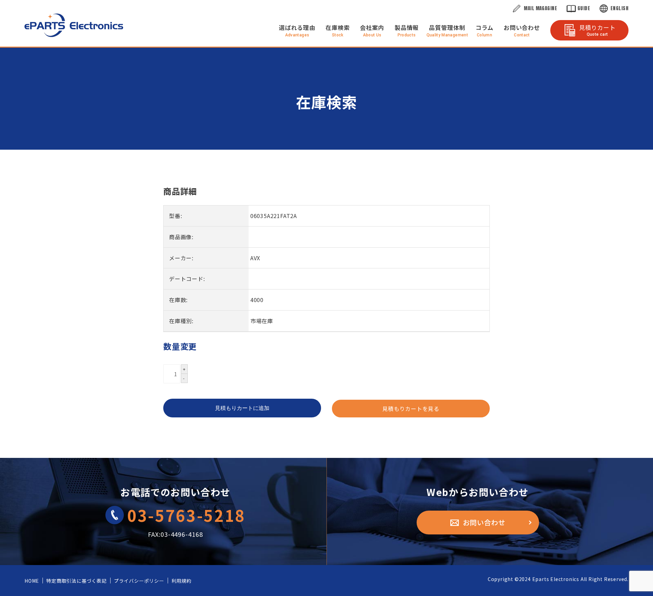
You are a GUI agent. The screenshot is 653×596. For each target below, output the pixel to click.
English (619, 8)
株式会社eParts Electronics (73, 25)
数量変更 (180, 346)
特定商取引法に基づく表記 (76, 580)
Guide (583, 8)
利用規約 (181, 580)
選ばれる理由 (297, 27)
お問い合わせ (522, 27)
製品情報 (407, 27)
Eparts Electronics (555, 579)
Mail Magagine (540, 8)
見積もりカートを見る (410, 408)
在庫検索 (337, 27)
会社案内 (372, 27)
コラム (484, 27)
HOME (31, 580)
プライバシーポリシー (139, 580)
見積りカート (597, 30)
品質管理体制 (447, 27)
